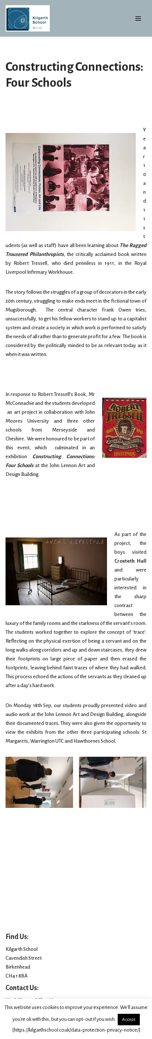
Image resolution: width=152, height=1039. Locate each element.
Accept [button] (128, 1019)
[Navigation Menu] (138, 18)
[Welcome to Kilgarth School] (28, 18)
